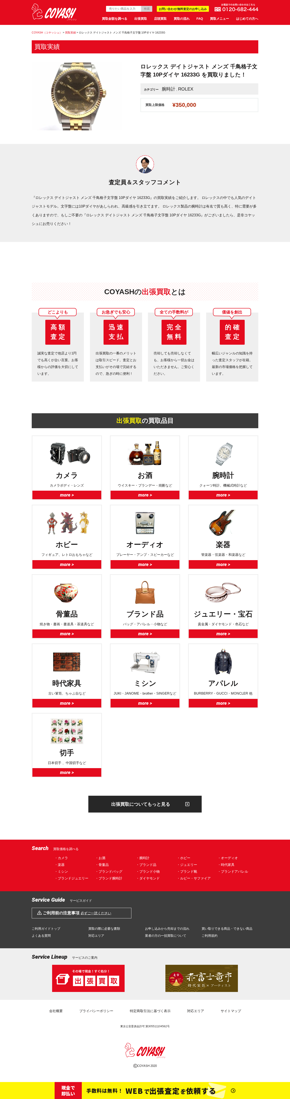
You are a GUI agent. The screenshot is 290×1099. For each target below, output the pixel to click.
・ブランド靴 (187, 871)
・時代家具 (226, 864)
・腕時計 (143, 858)
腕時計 (168, 88)
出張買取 (140, 18)
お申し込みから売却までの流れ (167, 928)
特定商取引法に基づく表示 (150, 1011)
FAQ (199, 18)
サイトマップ (231, 1011)
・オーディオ (228, 858)
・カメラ (61, 858)
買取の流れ (182, 18)
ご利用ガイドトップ (46, 928)
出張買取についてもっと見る (140, 804)
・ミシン (61, 871)
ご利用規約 (210, 935)
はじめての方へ (247, 18)
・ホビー (183, 858)
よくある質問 (41, 935)
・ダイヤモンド (148, 878)
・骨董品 (102, 864)
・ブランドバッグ (108, 871)
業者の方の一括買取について (165, 935)
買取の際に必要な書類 (104, 928)
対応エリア (96, 935)
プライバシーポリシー (96, 1011)
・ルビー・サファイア (194, 878)
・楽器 (59, 864)
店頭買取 (160, 18)
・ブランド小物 (148, 871)
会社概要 (56, 1011)
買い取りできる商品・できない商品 (227, 928)
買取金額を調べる (114, 18)
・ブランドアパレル (233, 871)
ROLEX (185, 88)
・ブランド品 (146, 864)
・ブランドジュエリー (71, 878)
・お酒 (100, 858)
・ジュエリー (187, 864)
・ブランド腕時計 (108, 878)
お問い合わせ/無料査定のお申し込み (183, 9)
